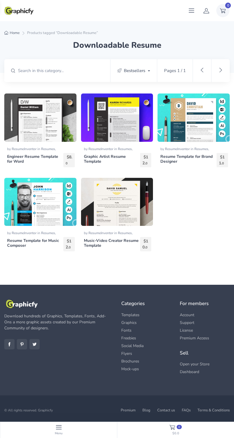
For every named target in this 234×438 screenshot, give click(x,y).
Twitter (34, 344)
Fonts (126, 330)
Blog (146, 410)
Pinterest (22, 344)
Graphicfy (45, 410)
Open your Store (194, 364)
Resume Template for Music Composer (33, 243)
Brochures (130, 361)
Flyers (126, 353)
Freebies (128, 338)
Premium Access (194, 338)
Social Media (132, 346)
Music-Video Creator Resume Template (111, 243)
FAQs (186, 410)
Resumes (48, 149)
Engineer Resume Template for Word (32, 159)
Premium (128, 410)
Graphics (129, 322)
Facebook (9, 344)
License (186, 330)
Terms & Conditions (213, 410)
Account (187, 315)
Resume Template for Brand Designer (186, 159)
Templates (130, 315)
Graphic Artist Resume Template (105, 159)
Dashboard (189, 372)
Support (187, 322)
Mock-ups (130, 369)
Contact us (166, 410)
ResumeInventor (24, 149)
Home (15, 32)
